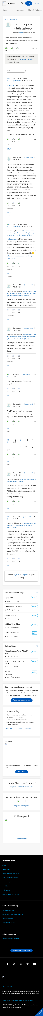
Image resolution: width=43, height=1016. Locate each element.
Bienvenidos (22, 838)
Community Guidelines (9, 882)
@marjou (23, 440)
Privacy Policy (17, 1000)
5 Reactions (10, 145)
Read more (21, 771)
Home (5, 10)
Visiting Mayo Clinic (12, 624)
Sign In (36, 3)
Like (6, 50)
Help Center (6, 890)
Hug (17, 50)
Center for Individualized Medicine (13, 914)
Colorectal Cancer (12, 633)
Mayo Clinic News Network (11, 938)
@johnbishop (17, 80)
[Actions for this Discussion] (36, 48)
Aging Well (9, 597)
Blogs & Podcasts (35, 10)
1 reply (8, 216)
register (25, 574)
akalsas (23, 32)
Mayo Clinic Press (8, 918)
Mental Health (10, 615)
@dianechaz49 (28, 157)
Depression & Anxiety (13, 606)
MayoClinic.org (7, 986)
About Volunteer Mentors (10, 877)
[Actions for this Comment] (34, 139)
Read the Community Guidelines (18, 728)
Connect (11, 3)
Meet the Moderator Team (11, 873)
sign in (16, 574)
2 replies (9, 276)
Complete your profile (21, 805)
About (4, 865)
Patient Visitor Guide (9, 923)
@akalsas (10, 85)
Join (28, 3)
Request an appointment (21, 700)
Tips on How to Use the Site (21, 787)
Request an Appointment (21, 950)
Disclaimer (6, 886)
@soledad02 (27, 374)
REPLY (9, 149)
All (37, 592)
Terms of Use (6, 1000)
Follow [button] (34, 598)
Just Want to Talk (11, 19)
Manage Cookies (28, 1000)
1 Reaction (10, 208)
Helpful (12, 50)
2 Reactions (10, 315)
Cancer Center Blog (8, 910)
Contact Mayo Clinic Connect (11, 894)
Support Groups (17, 10)
